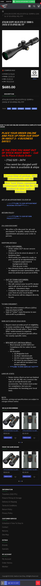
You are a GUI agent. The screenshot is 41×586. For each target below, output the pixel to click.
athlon (34, 108)
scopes (28, 108)
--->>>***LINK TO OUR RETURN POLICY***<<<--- (19, 217)
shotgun (20, 108)
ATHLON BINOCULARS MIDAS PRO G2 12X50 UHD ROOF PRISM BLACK (11, 431)
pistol (14, 108)
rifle (9, 108)
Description (9, 94)
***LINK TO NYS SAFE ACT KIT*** (24, 367)
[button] (20, 442)
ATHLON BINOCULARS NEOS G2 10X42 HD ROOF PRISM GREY (30, 431)
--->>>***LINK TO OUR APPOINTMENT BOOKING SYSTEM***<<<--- (22, 204)
